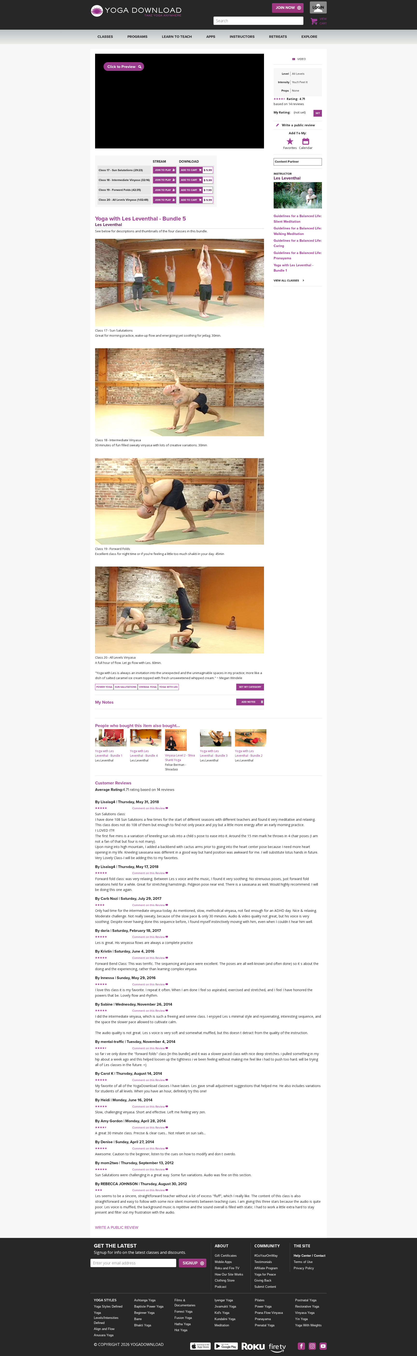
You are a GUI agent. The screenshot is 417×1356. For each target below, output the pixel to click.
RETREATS (278, 36)
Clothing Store (225, 1280)
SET (318, 113)
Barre (138, 1319)
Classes (105, 36)
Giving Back (262, 1280)
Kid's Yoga (222, 1313)
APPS (210, 36)
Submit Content (265, 1287)
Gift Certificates (226, 1255)
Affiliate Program (266, 1268)
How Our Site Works (229, 1274)
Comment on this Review (150, 808)
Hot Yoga (180, 1330)
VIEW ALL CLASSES (287, 280)
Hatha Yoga (182, 1324)
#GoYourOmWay (266, 1255)
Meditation (222, 1325)
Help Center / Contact (309, 1255)
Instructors (242, 36)
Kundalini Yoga (225, 1319)
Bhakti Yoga (142, 1325)
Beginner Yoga (144, 1313)
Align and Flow (104, 1329)
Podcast (220, 1287)
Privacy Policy (304, 1268)
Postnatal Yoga (305, 1300)
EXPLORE (309, 36)
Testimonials (263, 1262)
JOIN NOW (285, 7)
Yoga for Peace (265, 1274)
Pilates (259, 1300)
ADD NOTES (248, 702)
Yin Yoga (301, 1319)
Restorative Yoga (307, 1306)
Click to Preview (121, 66)
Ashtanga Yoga (144, 1300)
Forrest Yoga (183, 1311)
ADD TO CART (189, 170)
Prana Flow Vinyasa (269, 1313)
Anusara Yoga (103, 1335)
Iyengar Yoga (224, 1300)
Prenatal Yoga (264, 1325)
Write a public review (298, 125)
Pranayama (263, 1319)
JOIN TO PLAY (163, 170)
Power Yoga (263, 1306)
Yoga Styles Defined (108, 1306)
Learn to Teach (177, 36)
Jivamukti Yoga (225, 1306)
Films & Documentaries (184, 1302)
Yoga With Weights (308, 1325)
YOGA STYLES (105, 1300)
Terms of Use (303, 1262)
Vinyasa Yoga (304, 1313)
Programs (137, 36)
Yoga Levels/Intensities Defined (106, 1318)
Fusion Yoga (183, 1318)
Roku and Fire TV (227, 1268)
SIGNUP (190, 1263)
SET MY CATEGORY (250, 687)
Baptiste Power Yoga (148, 1306)
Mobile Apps (223, 1262)
